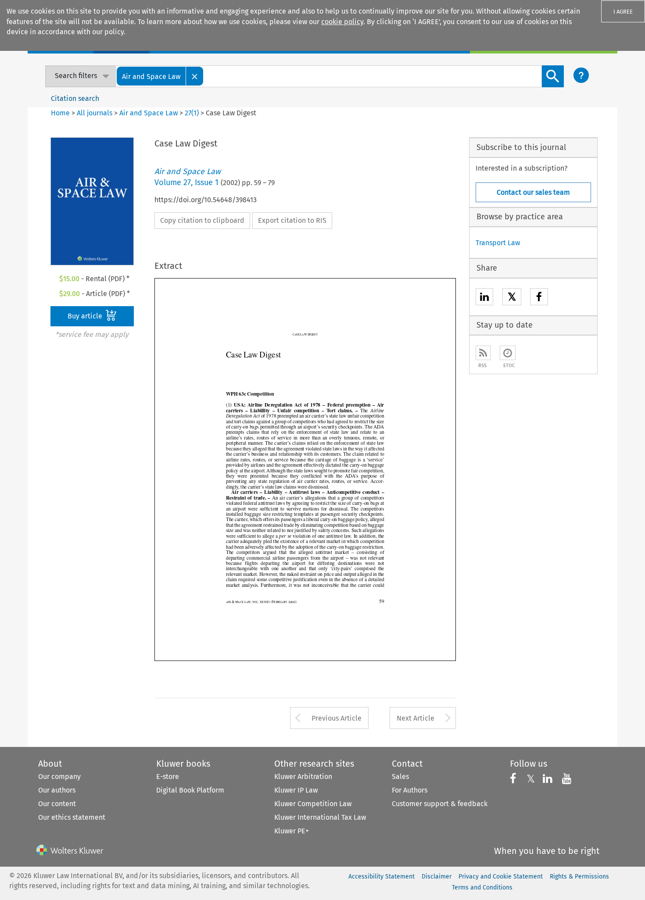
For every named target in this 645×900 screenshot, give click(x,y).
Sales (400, 776)
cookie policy (342, 22)
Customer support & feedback (439, 804)
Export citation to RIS (292, 220)
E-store (167, 776)
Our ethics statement (71, 817)
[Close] (195, 76)
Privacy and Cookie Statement (501, 876)
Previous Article (337, 718)
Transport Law (498, 243)
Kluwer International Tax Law (320, 817)
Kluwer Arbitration (303, 776)
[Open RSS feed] (483, 353)
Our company (59, 776)
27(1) (192, 113)
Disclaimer (437, 876)
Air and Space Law (148, 113)
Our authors (56, 790)
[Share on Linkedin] (484, 298)
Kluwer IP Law (296, 790)
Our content (57, 804)
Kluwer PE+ (291, 831)
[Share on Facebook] (539, 298)
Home (60, 113)
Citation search (75, 98)
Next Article (415, 718)
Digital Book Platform (190, 790)
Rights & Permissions (579, 876)
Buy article (86, 316)
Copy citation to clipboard (202, 220)
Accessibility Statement (381, 876)
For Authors (409, 790)
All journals (95, 113)
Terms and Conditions (482, 887)
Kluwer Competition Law (312, 804)
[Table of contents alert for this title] (508, 353)
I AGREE (623, 11)
